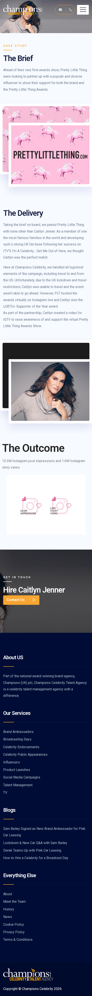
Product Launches (16, 770)
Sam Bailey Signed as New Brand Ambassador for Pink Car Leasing (44, 832)
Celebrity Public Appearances (25, 754)
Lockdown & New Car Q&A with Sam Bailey (35, 843)
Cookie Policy (13, 924)
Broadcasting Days (17, 739)
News (7, 917)
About (7, 894)
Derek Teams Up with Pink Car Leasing (32, 850)
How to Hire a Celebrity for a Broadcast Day (35, 858)
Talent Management (18, 785)
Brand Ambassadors (18, 732)
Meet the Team (14, 901)
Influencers (11, 762)
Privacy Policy (14, 932)
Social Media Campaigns (21, 777)
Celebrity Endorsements (21, 747)
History (8, 909)
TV (5, 793)
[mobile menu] (83, 10)
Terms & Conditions (18, 940)
